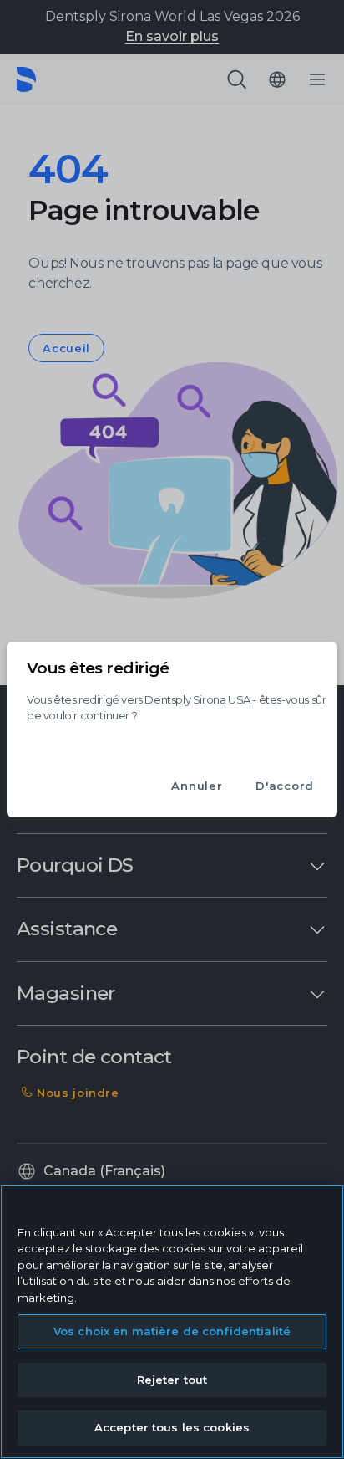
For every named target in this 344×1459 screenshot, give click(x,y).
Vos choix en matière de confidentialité (172, 1331)
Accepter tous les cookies (172, 1427)
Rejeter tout (172, 1379)
